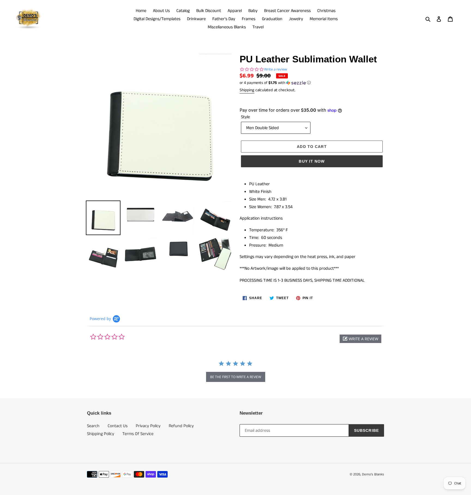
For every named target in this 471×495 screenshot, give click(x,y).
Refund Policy (181, 426)
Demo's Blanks (373, 474)
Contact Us (118, 426)
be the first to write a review (235, 377)
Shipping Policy (100, 434)
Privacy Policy (148, 426)
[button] (275, 83)
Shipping (247, 90)
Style (245, 117)
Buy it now (312, 161)
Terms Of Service (137, 434)
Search (93, 426)
